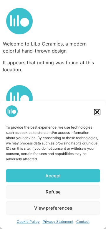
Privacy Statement (58, 221)
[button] (97, 112)
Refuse (53, 192)
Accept (53, 176)
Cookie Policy (28, 221)
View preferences (53, 208)
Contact (83, 221)
